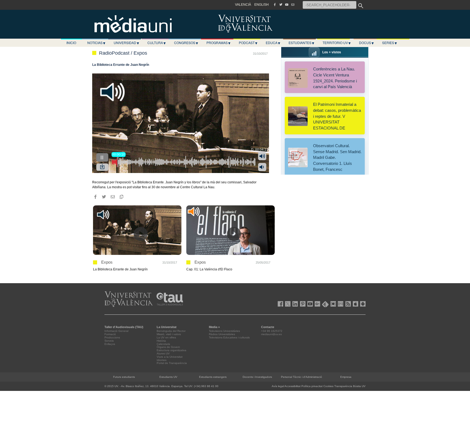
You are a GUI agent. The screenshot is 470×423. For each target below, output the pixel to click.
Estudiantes (301, 43)
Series (389, 43)
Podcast (248, 43)
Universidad (126, 43)
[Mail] (293, 5)
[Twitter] (281, 5)
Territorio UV (337, 43)
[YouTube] (287, 5)
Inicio (71, 42)
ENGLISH (261, 5)
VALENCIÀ (243, 5)
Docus (366, 43)
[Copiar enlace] (121, 197)
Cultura (156, 43)
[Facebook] (275, 5)
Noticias (96, 43)
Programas (218, 43)
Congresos (186, 43)
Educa (273, 43)
